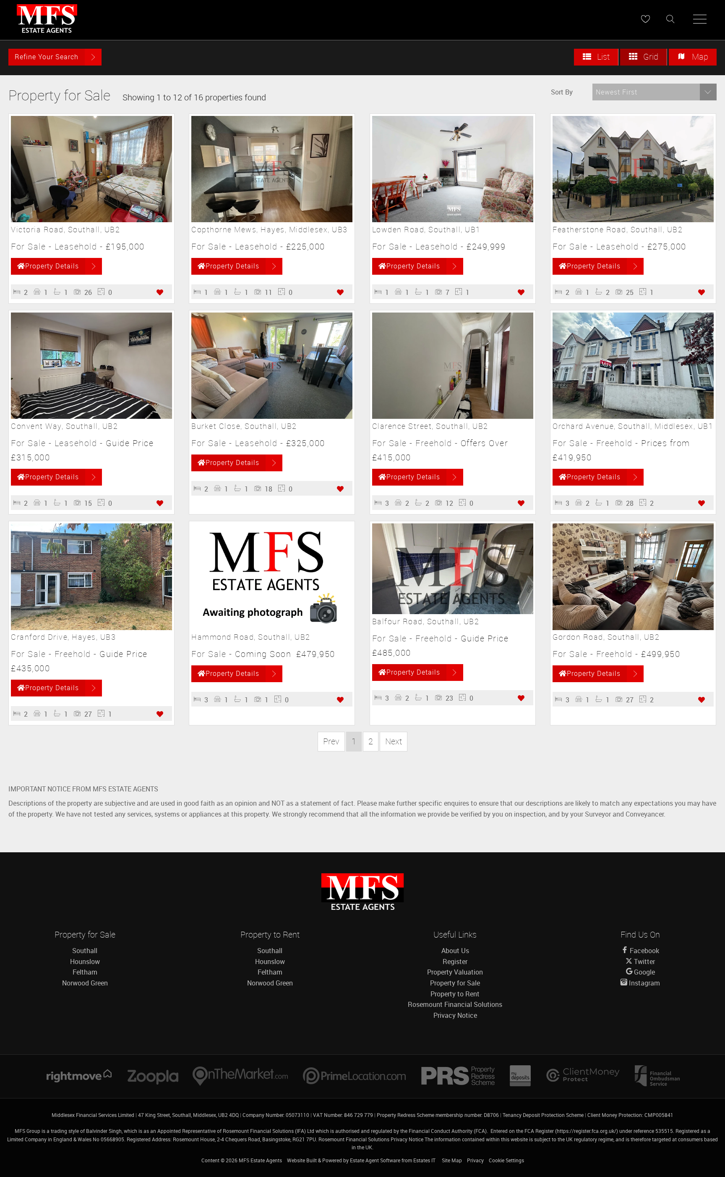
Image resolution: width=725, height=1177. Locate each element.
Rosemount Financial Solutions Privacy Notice (370, 1139)
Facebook (643, 950)
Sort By (562, 92)
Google (643, 972)
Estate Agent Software (375, 1160)
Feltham (85, 972)
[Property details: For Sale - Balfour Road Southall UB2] (452, 611)
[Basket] (645, 19)
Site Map (452, 1160)
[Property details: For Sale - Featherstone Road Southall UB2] (633, 219)
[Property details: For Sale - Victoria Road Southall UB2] (91, 219)
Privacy (475, 1160)
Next (393, 741)
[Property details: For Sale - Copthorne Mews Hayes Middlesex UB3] (271, 219)
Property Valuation (455, 972)
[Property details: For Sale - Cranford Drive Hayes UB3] (91, 627)
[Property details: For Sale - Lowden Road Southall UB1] (452, 219)
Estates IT (424, 1160)
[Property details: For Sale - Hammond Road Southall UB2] (271, 627)
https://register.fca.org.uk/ (586, 1130)
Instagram (643, 983)
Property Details (52, 266)
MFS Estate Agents (260, 1160)
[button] (654, 92)
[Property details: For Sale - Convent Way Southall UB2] (91, 416)
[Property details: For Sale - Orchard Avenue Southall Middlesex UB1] (633, 416)
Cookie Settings (506, 1160)
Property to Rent (455, 993)
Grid (649, 56)
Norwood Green (85, 983)
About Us (455, 950)
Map (699, 56)
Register (455, 961)
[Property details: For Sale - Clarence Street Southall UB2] (452, 416)
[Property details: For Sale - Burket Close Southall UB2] (271, 416)
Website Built (302, 1160)
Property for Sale (455, 983)
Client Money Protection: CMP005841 (630, 1114)
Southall (84, 950)
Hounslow (85, 961)
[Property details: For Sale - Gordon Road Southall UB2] (633, 627)
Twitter (643, 961)
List (602, 56)
